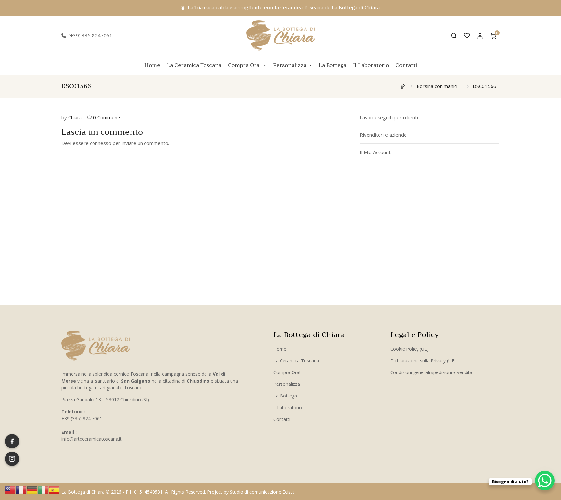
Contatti (406, 65)
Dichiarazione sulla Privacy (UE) (423, 361)
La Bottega (332, 65)
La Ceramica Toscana (194, 65)
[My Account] (480, 35)
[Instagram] (12, 459)
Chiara (75, 117)
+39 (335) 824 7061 (81, 418)
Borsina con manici (437, 86)
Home (152, 65)
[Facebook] (12, 441)
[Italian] (43, 489)
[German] (32, 489)
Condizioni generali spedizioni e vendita (431, 372)
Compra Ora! (244, 65)
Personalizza (289, 65)
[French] (21, 489)
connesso (100, 143)
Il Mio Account (375, 152)
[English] (10, 489)
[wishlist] (467, 35)
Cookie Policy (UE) (409, 349)
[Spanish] (54, 489)
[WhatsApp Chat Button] (545, 480)
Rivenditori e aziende (383, 134)
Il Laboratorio (371, 65)
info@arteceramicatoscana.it (91, 439)
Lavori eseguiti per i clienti (389, 117)
